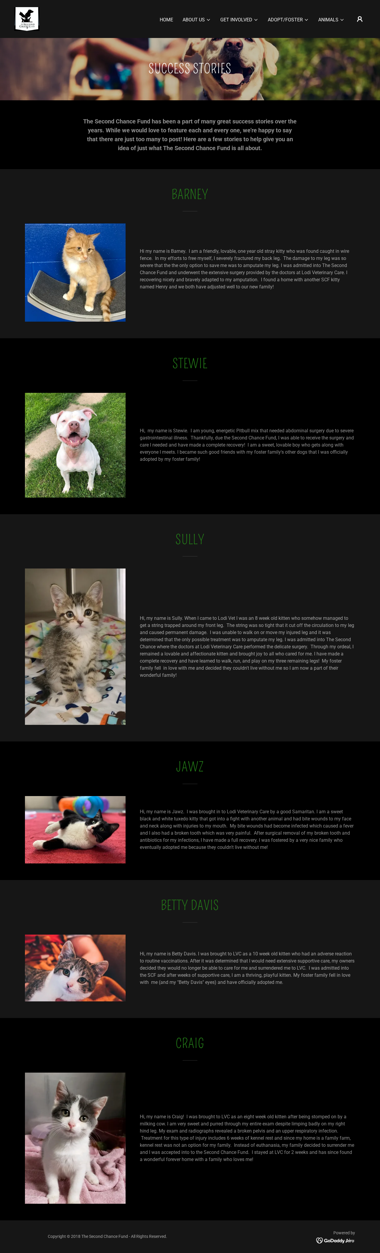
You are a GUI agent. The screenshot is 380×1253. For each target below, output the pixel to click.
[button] (197, 19)
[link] (26, 18)
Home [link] (166, 20)
